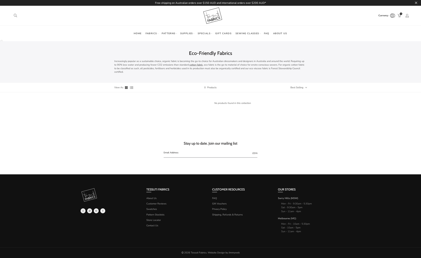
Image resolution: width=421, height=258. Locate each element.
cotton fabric (196, 64)
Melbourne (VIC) (287, 218)
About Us (151, 198)
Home (138, 33)
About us (280, 33)
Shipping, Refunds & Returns (227, 214)
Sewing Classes (247, 33)
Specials (204, 33)
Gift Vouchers (219, 203)
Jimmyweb (234, 252)
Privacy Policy (219, 209)
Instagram (83, 210)
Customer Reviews (156, 203)
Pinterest (96, 210)
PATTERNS (168, 33)
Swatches (151, 209)
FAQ (266, 33)
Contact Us (152, 225)
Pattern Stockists (155, 214)
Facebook (102, 210)
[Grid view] (126, 87)
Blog (89, 210)
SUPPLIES (186, 33)
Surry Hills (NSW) (288, 198)
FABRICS (151, 33)
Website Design (216, 252)
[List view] (131, 87)
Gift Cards (223, 33)
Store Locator (153, 220)
